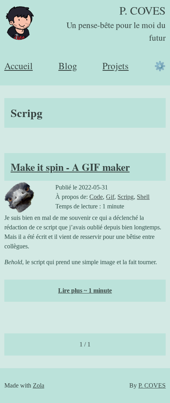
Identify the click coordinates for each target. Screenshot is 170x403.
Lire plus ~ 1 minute (85, 290)
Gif (110, 196)
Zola (38, 385)
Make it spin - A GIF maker (70, 166)
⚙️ (160, 65)
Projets (115, 65)
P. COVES (142, 10)
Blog (68, 65)
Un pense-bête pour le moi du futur (116, 31)
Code (96, 196)
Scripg (125, 196)
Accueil (18, 65)
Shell (143, 196)
